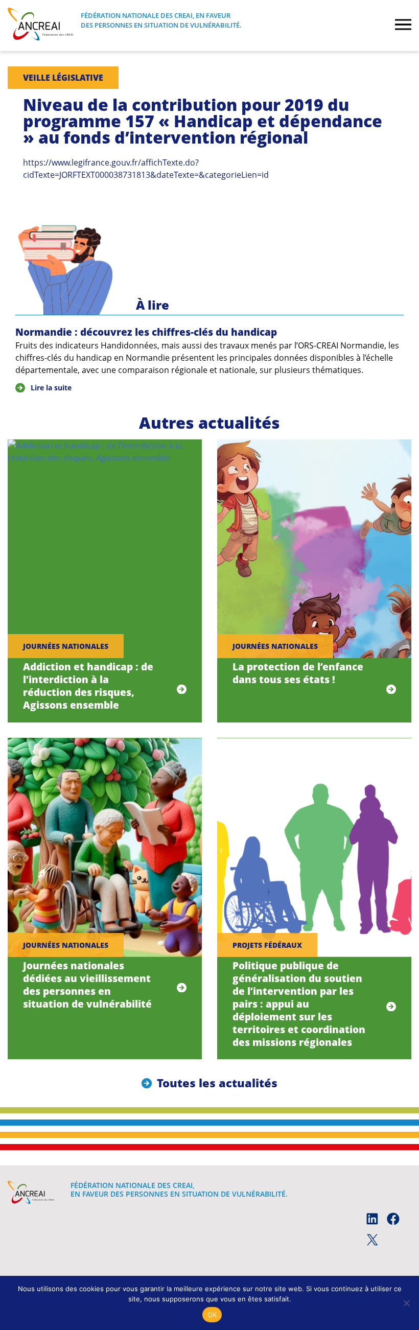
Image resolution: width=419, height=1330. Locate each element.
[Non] (406, 1303)
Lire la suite (51, 387)
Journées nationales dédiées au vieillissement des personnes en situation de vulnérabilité (87, 985)
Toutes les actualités (217, 1083)
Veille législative (63, 77)
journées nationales (65, 646)
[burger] (403, 25)
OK (212, 1315)
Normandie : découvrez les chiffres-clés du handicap (146, 331)
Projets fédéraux (267, 945)
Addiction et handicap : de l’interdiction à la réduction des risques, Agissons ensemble (88, 686)
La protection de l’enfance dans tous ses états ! (297, 673)
